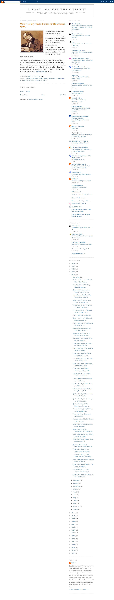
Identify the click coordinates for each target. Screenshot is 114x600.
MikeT (73, 562)
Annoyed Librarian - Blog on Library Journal (81, 215)
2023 (73, 272)
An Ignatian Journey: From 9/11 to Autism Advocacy (81, 69)
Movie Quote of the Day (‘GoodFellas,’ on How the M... (83, 445)
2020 (73, 516)
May (74, 498)
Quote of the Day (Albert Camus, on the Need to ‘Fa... (82, 395)
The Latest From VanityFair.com (82, 195)
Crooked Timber (77, 34)
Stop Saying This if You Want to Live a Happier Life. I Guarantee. (82, 135)
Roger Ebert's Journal (79, 203)
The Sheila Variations (78, 242)
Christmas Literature (56, 78)
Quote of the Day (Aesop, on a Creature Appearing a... (82, 301)
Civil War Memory (78, 91)
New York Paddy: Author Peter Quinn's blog (81, 157)
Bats (73, 42)
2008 (73, 550)
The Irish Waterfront (78, 67)
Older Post (63, 95)
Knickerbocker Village (79, 164)
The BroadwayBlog (78, 83)
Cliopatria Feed (76, 206)
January (75, 509)
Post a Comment (25, 91)
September (76, 486)
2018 (73, 521)
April (75, 500)
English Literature (27, 80)
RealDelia (75, 75)
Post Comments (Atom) (35, 99)
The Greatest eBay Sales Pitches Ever (82, 174)
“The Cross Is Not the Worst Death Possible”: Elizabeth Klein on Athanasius (81, 109)
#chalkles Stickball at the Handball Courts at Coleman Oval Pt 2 (81, 167)
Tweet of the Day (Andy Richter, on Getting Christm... (82, 410)
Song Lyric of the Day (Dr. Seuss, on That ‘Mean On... (82, 339)
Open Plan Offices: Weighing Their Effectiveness (81, 286)
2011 (73, 542)
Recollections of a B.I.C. (78, 159)
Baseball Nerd (76, 172)
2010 (73, 544)
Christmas (43, 78)
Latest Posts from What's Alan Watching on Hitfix (81, 210)
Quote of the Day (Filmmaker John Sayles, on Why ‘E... (83, 465)
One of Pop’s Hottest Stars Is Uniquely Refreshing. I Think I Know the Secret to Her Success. (82, 27)
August (75, 489)
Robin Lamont (76, 192)
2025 (73, 266)
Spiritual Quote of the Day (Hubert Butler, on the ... (83, 420)
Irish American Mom (78, 50)
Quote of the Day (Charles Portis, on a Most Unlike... (83, 385)
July (74, 492)
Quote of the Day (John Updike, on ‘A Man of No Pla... (82, 344)
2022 (73, 275)
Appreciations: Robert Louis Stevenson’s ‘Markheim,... (81, 334)
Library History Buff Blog (80, 147)
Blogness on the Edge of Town (81, 201)
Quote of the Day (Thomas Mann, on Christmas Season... (83, 364)
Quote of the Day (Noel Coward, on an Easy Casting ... (82, 319)
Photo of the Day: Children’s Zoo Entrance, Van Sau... (83, 349)
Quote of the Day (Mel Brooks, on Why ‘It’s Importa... (83, 476)
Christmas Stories (39, 72)
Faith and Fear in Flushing (80, 141)
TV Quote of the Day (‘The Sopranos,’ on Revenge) (81, 470)
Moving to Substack (77, 93)
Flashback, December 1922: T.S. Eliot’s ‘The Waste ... (82, 281)
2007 (73, 553)
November (76, 480)
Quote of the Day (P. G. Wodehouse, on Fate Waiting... (83, 430)
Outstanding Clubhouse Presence (80, 143)
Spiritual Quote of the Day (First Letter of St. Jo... (82, 380)
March (75, 503)
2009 (73, 547)
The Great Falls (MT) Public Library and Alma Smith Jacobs (81, 150)
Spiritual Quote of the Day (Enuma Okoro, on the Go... (83, 460)
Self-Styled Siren (77, 98)
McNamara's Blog (77, 185)
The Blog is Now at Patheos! (79, 187)
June (74, 495)
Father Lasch (76, 226)
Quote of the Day (41, 80)
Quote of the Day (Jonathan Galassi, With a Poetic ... (81, 291)
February (76, 506)
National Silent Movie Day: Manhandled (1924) (79, 100)
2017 (73, 524)
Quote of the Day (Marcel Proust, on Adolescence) (83, 425)
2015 (73, 530)
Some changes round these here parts (81, 244)
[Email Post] (42, 76)
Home (43, 95)
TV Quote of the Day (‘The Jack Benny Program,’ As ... (82, 311)
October (75, 483)
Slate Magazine (76, 24)
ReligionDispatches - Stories (80, 58)
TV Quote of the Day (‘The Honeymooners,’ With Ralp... (82, 455)
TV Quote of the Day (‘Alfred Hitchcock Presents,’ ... (81, 375)
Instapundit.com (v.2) (78, 253)
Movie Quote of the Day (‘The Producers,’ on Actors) (82, 296)
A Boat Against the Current (57, 9)
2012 (73, 539)
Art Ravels (75, 179)
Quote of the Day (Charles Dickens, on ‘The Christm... (82, 369)
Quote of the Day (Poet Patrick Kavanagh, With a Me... (82, 354)
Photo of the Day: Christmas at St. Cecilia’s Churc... (83, 324)
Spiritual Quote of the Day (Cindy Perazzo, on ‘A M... (83, 435)
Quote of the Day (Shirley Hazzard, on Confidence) (81, 405)
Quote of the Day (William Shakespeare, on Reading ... (82, 450)
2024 (73, 269)
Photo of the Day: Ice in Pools (82, 315)
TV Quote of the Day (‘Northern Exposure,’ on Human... (82, 306)
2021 (73, 513)
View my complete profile (79, 589)
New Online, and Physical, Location (81, 181)
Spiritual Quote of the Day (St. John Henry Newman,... (82, 329)
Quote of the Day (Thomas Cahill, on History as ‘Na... (83, 440)
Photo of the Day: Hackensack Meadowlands (82, 415)
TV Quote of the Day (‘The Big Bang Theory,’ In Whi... (82, 390)
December (76, 277)
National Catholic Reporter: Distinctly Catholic (80, 117)
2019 (73, 518)
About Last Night (77, 234)
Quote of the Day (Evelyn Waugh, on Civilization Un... (83, 400)
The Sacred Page (77, 106)
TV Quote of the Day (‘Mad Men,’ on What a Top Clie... (83, 359)
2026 (73, 263)
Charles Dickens (32, 78)
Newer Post (23, 95)
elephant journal (77, 133)
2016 (73, 527)
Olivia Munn (75, 128)
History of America (78, 126)
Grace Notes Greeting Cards (80, 249)
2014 (73, 533)
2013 (73, 536)
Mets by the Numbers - (78, 198)
